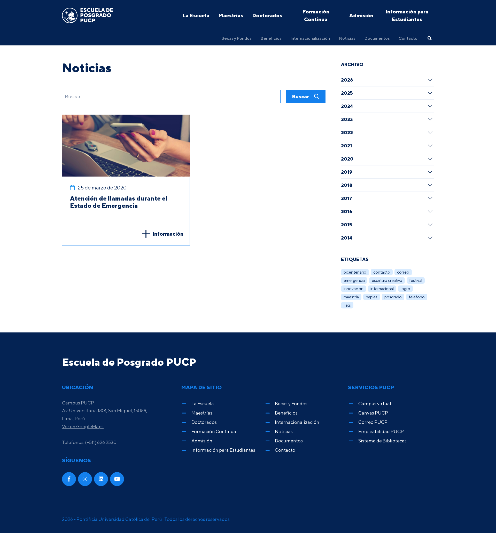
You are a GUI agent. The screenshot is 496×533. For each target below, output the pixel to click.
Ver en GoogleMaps (83, 426)
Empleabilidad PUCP (381, 431)
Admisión (361, 15)
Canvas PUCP (373, 413)
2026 (347, 80)
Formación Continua (315, 15)
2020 (347, 159)
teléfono (417, 297)
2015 (346, 224)
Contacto (408, 38)
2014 (346, 238)
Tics (347, 305)
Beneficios (270, 38)
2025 (347, 93)
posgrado (393, 297)
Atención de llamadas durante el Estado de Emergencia (118, 201)
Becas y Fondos (236, 38)
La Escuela (195, 15)
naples (371, 297)
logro (405, 288)
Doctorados (267, 15)
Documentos (377, 38)
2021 (346, 145)
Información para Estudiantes (406, 15)
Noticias (347, 38)
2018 (346, 185)
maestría (351, 297)
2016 (346, 211)
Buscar (301, 96)
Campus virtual (374, 403)
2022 (347, 132)
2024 (347, 106)
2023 (347, 119)
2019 (346, 172)
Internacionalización (310, 38)
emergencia (354, 280)
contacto (381, 272)
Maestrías (230, 15)
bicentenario (355, 272)
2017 (346, 198)
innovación (353, 288)
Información (167, 233)
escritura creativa (387, 280)
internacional (382, 288)
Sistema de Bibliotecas (382, 440)
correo (403, 272)
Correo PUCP (373, 422)
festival (415, 280)
